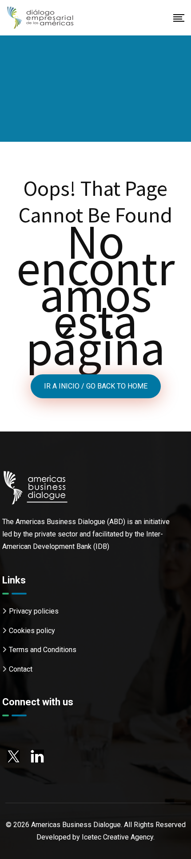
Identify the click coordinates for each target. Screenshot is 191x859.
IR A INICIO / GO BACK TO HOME (95, 386)
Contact (20, 669)
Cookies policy (32, 630)
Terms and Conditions (42, 649)
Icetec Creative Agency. (118, 837)
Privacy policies (34, 611)
